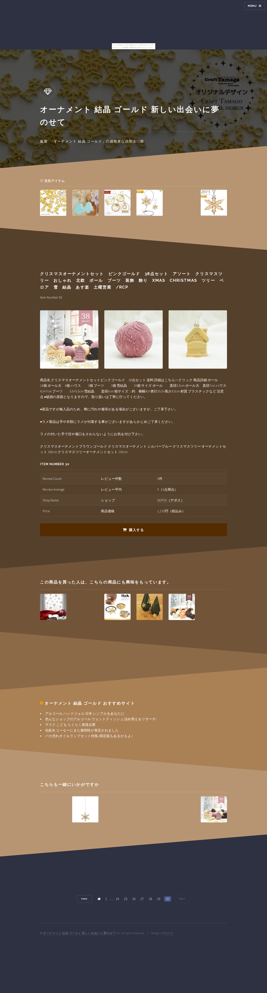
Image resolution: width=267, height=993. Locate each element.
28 (150, 899)
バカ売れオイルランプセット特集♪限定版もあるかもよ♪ (89, 736)
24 (117, 899)
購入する (136, 530)
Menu (252, 5)
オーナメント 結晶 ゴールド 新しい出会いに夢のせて (79, 933)
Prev (84, 899)
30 (167, 899)
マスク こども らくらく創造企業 (70, 724)
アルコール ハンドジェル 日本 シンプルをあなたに (85, 713)
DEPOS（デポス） (170, 500)
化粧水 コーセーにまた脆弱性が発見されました (82, 730)
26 (134, 899)
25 (125, 899)
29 (158, 899)
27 (142, 899)
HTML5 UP (167, 933)
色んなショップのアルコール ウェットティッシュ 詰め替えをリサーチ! (101, 719)
